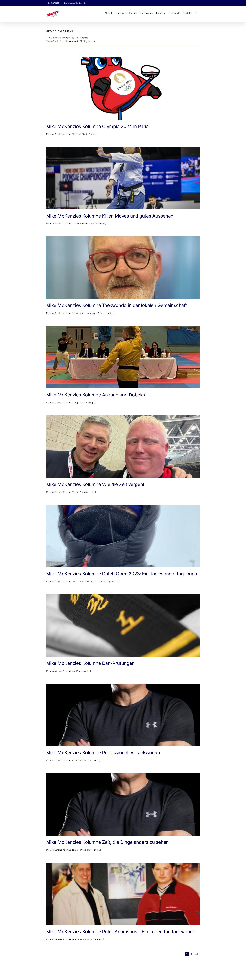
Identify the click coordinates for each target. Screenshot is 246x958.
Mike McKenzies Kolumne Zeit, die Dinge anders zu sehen (107, 842)
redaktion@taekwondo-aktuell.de (73, 3)
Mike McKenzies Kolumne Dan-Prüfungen (90, 663)
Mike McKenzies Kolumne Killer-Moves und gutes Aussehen (109, 216)
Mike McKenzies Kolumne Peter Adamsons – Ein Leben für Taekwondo (120, 931)
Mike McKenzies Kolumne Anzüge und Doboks (95, 395)
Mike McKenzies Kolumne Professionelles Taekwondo (103, 752)
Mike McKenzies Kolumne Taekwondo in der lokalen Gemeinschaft (116, 305)
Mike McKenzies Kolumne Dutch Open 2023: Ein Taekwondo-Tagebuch (121, 574)
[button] (196, 12)
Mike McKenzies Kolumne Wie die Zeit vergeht (95, 484)
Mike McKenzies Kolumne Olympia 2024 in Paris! (98, 126)
